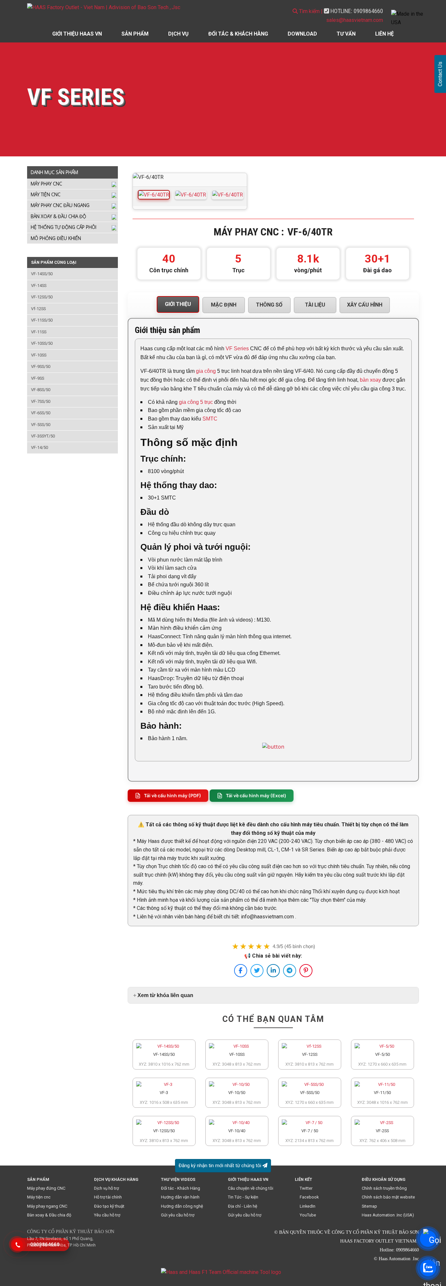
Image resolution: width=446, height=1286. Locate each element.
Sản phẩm (135, 34)
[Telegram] (289, 970)
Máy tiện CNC (45, 194)
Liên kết (303, 1179)
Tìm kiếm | (310, 11)
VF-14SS (38, 285)
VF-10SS (38, 355)
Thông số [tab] (269, 305)
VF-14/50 (39, 447)
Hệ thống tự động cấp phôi (63, 227)
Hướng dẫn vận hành (180, 1197)
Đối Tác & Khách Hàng (238, 34)
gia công (206, 371)
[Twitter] (256, 970)
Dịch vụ (178, 34)
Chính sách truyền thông (384, 1188)
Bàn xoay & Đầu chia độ (58, 216)
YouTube (308, 1215)
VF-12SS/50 (42, 296)
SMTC (209, 418)
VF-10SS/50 (42, 343)
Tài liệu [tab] (315, 305)
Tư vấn (346, 34)
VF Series (237, 348)
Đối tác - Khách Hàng (180, 1188)
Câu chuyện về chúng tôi (250, 1188)
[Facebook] (240, 970)
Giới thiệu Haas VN (77, 34)
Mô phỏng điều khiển (56, 238)
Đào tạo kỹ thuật (109, 1206)
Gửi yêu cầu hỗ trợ (177, 1215)
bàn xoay (370, 380)
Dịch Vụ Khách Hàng (116, 1179)
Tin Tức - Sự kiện (243, 1197)
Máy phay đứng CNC (46, 1188)
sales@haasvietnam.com (354, 20)
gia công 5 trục (196, 402)
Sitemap (369, 1206)
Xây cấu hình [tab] (364, 305)
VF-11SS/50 (42, 320)
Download (302, 34)
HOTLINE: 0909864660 (356, 11)
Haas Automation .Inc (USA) (388, 1215)
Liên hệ (384, 34)
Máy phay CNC (46, 184)
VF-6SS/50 (40, 412)
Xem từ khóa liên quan (165, 995)
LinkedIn (307, 1206)
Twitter (306, 1188)
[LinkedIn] (273, 970)
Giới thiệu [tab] (178, 304)
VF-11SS (38, 331)
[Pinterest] (305, 970)
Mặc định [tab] (223, 305)
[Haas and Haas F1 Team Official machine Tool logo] (221, 1272)
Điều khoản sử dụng (384, 1179)
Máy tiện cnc (39, 1197)
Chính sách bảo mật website (388, 1197)
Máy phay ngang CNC (47, 1206)
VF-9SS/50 (40, 366)
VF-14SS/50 (42, 273)
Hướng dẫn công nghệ (182, 1206)
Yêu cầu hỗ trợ (107, 1215)
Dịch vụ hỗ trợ (106, 1188)
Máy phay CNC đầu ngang (60, 205)
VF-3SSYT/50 (43, 436)
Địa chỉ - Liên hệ (242, 1206)
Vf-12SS (38, 308)
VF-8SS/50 (40, 389)
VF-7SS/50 (40, 401)
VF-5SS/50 (40, 424)
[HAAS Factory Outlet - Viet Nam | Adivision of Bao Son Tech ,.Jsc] (107, 7)
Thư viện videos (178, 1179)
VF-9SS (37, 378)
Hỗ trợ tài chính (108, 1197)
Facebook (309, 1197)
